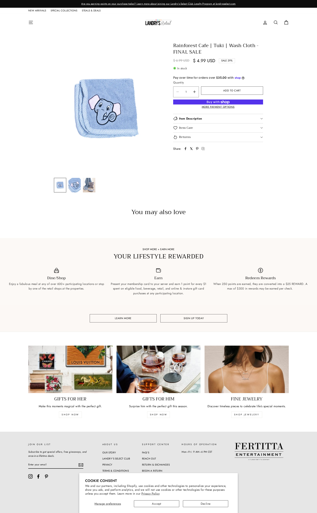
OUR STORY (109, 452)
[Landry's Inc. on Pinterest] (46, 476)
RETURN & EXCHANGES (156, 464)
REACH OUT (149, 458)
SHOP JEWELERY (246, 414)
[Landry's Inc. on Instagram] (30, 476)
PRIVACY (107, 464)
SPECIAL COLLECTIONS (64, 10)
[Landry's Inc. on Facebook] (38, 476)
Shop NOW (158, 414)
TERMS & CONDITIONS (115, 471)
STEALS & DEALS (91, 10)
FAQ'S (145, 452)
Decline (206, 504)
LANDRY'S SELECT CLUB (116, 458)
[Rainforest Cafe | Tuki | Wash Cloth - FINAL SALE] (185, 148)
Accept (156, 504)
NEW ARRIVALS (37, 10)
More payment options (218, 107)
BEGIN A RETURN (152, 471)
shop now (70, 414)
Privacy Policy (150, 493)
